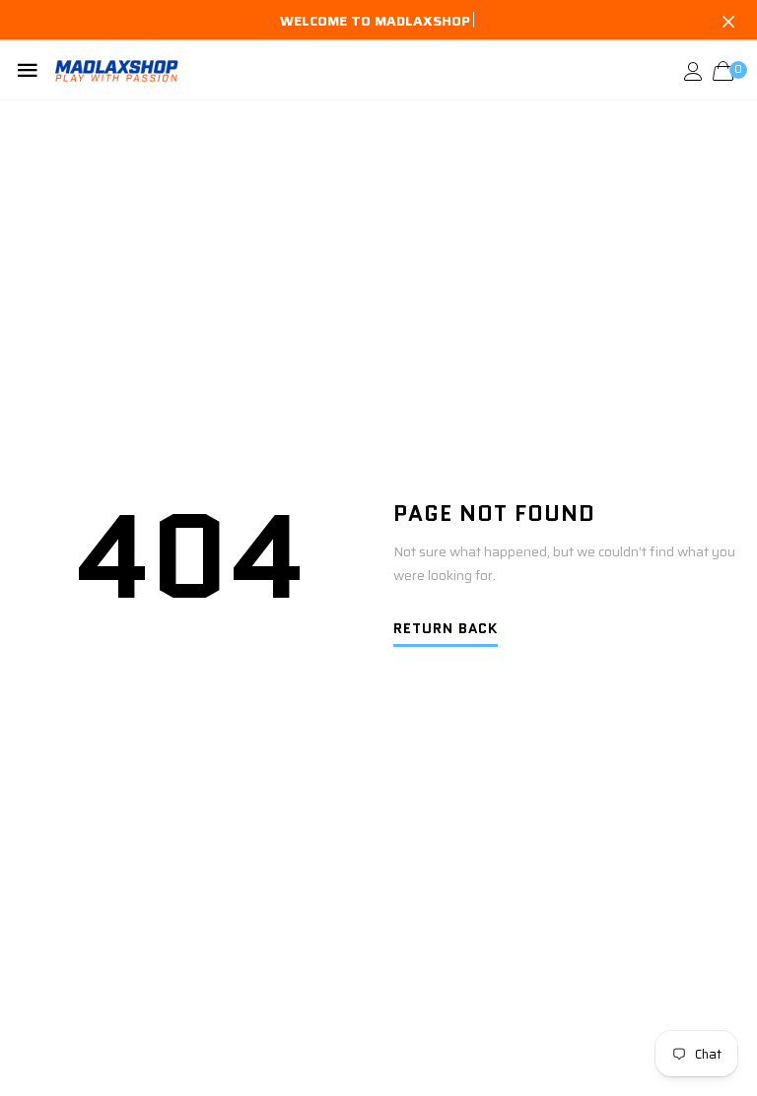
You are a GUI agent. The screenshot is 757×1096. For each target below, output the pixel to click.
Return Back (445, 629)
